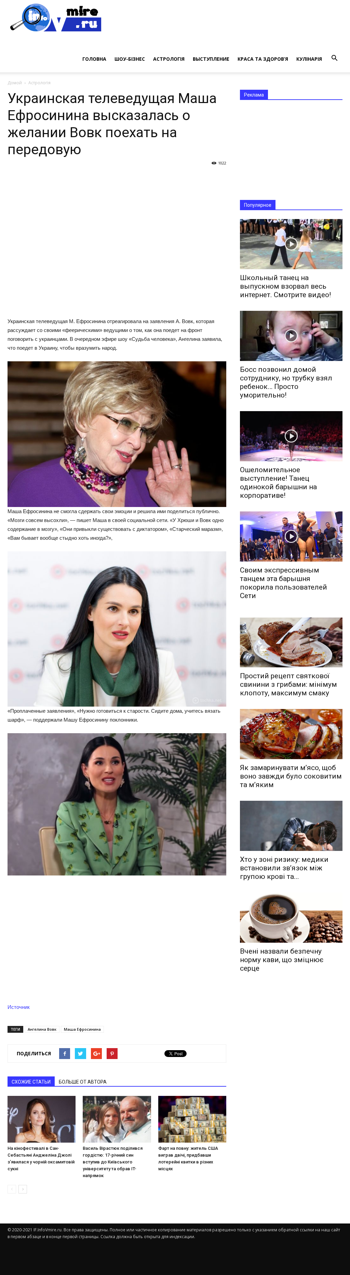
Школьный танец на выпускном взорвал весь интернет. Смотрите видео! (285, 286)
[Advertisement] (117, 241)
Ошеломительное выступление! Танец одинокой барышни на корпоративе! (278, 482)
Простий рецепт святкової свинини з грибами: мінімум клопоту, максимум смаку (288, 684)
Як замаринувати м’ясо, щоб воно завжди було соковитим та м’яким (291, 776)
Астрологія (169, 59)
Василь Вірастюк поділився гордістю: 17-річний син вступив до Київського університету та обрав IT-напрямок (113, 1162)
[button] (334, 58)
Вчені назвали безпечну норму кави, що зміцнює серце (281, 959)
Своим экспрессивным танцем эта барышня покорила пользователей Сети (283, 583)
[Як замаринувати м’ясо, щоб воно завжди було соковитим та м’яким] (291, 734)
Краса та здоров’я (263, 59)
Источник (19, 1007)
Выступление (211, 59)
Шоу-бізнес (130, 59)
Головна (94, 59)
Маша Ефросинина (82, 1029)
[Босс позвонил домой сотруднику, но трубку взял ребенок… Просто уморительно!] (291, 336)
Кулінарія (309, 59)
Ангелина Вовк (42, 1029)
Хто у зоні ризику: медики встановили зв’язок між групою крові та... (284, 868)
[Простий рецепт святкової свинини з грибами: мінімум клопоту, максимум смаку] (291, 643)
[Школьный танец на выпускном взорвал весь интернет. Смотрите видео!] (291, 244)
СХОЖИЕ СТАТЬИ (31, 1082)
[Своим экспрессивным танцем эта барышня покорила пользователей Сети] (291, 536)
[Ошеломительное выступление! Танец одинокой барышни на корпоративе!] (291, 436)
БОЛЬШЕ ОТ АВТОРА (83, 1082)
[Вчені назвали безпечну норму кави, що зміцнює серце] (291, 918)
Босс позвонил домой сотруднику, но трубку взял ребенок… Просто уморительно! (286, 382)
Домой (15, 83)
